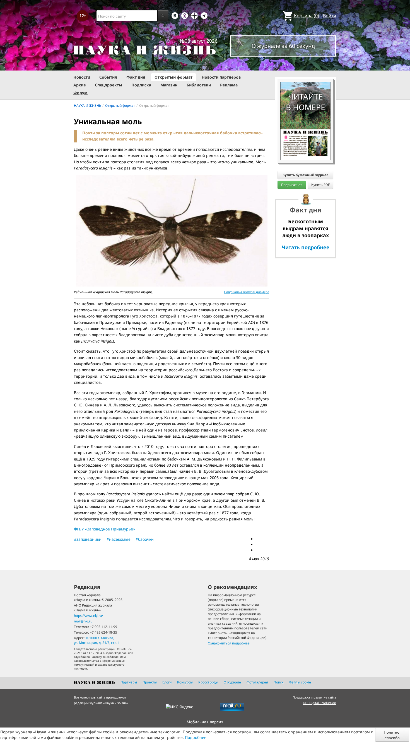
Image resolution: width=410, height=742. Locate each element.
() (306, 16)
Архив (79, 85)
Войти (329, 16)
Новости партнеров (221, 77)
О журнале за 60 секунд (283, 46)
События (108, 77)
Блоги (167, 682)
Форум (80, 92)
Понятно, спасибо (392, 734)
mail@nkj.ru (83, 621)
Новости (81, 77)
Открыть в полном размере (246, 292)
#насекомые (119, 539)
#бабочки (145, 539)
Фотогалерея (257, 682)
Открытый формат (173, 77)
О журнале (232, 682)
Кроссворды (208, 682)
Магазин (168, 85)
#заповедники (88, 539)
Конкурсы (185, 682)
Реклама (229, 85)
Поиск (278, 682)
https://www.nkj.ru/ (88, 615)
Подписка (141, 85)
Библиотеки (199, 85)
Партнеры (128, 682)
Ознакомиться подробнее (229, 643)
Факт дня (135, 77)
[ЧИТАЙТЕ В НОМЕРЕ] (305, 65)
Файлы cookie (300, 682)
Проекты (150, 682)
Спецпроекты (108, 85)
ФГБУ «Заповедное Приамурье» (104, 529)
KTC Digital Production (319, 703)
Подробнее (195, 737)
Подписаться (291, 184)
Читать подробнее (305, 247)
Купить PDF (320, 184)
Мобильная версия (205, 721)
